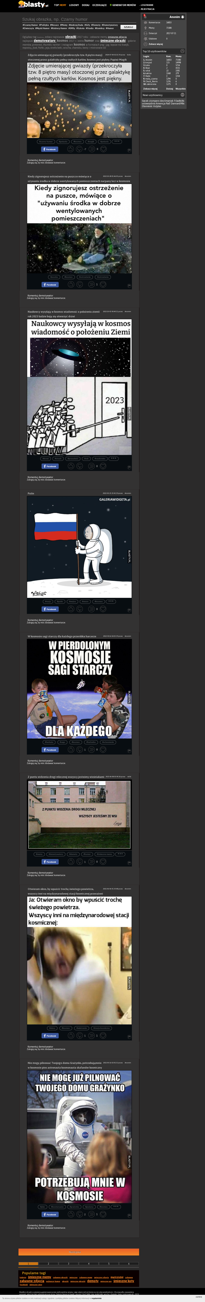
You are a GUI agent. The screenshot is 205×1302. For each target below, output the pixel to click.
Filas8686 (179, 100)
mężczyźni (117, 1277)
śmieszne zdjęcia (117, 37)
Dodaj (85, 5)
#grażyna (89, 1207)
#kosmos (77, 142)
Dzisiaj (169, 89)
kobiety (23, 1278)
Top (60, 5)
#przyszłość (73, 459)
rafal (147, 70)
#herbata (49, 742)
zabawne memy (85, 1278)
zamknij (199, 1297)
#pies (42, 1207)
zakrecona (151, 84)
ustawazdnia (148, 103)
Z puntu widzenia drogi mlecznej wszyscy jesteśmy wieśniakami (66, 776)
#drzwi (45, 459)
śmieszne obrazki (113, 40)
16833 (169, 22)
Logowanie (147, 5)
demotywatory (45, 40)
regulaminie (97, 1298)
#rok (86, 459)
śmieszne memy (39, 1277)
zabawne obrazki (60, 1278)
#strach (58, 459)
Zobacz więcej (156, 44)
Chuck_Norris (151, 81)
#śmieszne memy (104, 854)
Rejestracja (147, 9)
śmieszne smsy (36, 1285)
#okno (52, 1028)
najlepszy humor (53, 1281)
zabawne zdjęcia (32, 1281)
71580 (169, 28)
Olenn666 (147, 106)
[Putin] (79, 547)
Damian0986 (178, 103)
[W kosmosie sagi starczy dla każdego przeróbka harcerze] (79, 688)
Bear (147, 68)
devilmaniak (166, 100)
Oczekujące (99, 5)
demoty (93, 1281)
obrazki (70, 37)
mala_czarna (151, 79)
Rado (147, 76)
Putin (31, 493)
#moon (85, 602)
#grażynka (74, 1207)
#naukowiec (100, 459)
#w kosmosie (108, 742)
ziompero (154, 100)
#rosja (48, 602)
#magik (91, 142)
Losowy (74, 5)
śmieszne (73, 1278)
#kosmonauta (57, 1207)
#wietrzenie (82, 1028)
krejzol (148, 62)
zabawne (129, 1278)
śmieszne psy (106, 1281)
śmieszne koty (123, 1281)
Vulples (157, 106)
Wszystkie (181, 89)
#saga (62, 742)
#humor (87, 854)
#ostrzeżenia (103, 277)
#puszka (54, 277)
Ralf (168, 103)
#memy (39, 854)
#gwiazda (63, 142)
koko (147, 65)
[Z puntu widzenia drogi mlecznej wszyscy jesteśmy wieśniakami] (79, 815)
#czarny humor (46, 142)
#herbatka (91, 742)
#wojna (72, 602)
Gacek (145, 100)
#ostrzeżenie (84, 277)
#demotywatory (56, 854)
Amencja (160, 103)
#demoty (73, 854)
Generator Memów (124, 5)
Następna (75, 1252)
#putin (60, 602)
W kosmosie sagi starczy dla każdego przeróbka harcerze (62, 636)
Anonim (148, 60)
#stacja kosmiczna (101, 1028)
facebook (24, 1285)
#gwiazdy (104, 142)
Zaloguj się (32, 162)
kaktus (148, 73)
